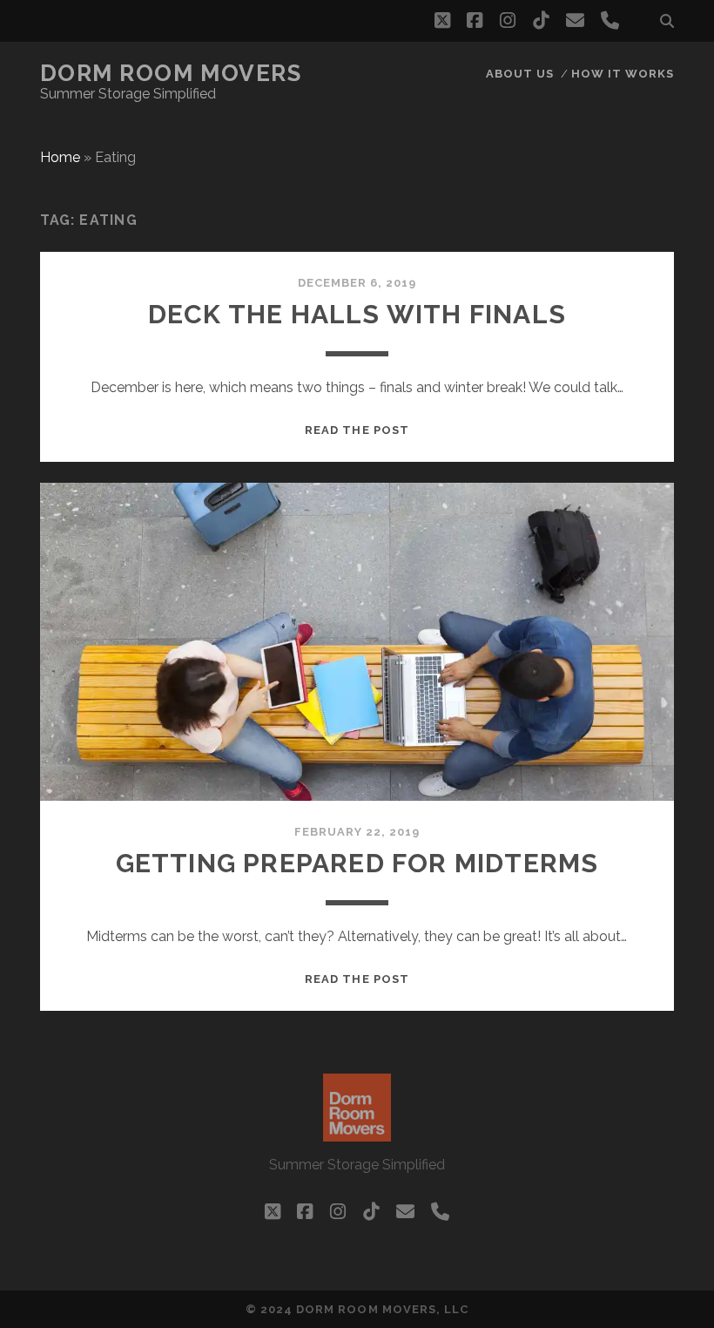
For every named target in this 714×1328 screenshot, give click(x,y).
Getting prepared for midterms (357, 863)
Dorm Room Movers (171, 73)
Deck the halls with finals (357, 314)
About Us (520, 73)
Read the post (357, 430)
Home (60, 157)
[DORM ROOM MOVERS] (357, 1134)
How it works (623, 73)
